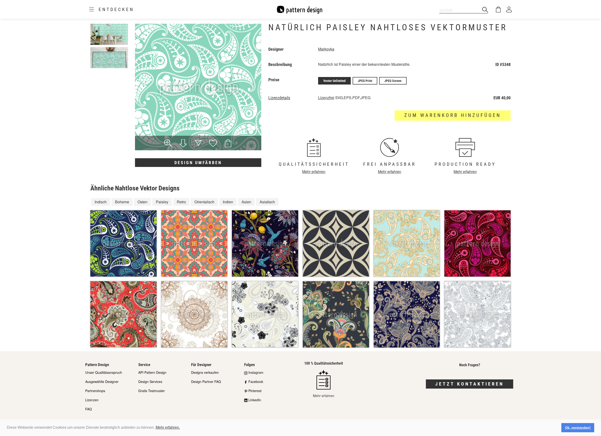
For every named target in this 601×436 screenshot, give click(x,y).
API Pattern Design (152, 372)
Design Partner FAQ (206, 381)
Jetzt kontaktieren (469, 384)
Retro (181, 201)
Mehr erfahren (313, 171)
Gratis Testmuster (151, 390)
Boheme (122, 201)
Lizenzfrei (326, 97)
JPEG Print (365, 81)
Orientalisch (204, 201)
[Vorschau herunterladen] (183, 144)
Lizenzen (92, 399)
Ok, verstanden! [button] (578, 427)
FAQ (88, 409)
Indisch (101, 201)
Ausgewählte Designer (102, 381)
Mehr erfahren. (168, 427)
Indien (228, 201)
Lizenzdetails (279, 98)
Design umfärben (198, 162)
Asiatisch (267, 201)
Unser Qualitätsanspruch (103, 372)
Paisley (162, 201)
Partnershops (95, 390)
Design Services (150, 381)
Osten (142, 201)
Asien (246, 201)
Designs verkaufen (205, 372)
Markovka (326, 49)
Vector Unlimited (334, 81)
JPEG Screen (392, 81)
